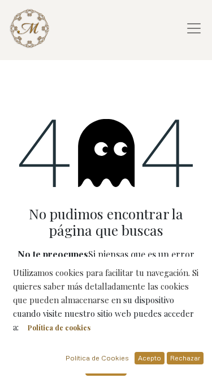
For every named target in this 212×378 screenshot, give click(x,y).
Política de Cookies (97, 358)
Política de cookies (59, 327)
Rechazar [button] (185, 358)
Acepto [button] (149, 358)
